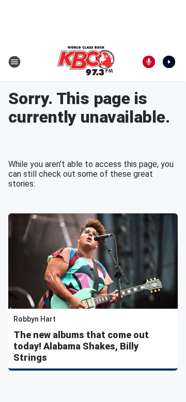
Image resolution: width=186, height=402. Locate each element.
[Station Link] (85, 61)
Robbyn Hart (34, 319)
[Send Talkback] (149, 62)
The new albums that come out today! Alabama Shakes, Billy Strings (81, 346)
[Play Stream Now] (169, 62)
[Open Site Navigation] (14, 62)
